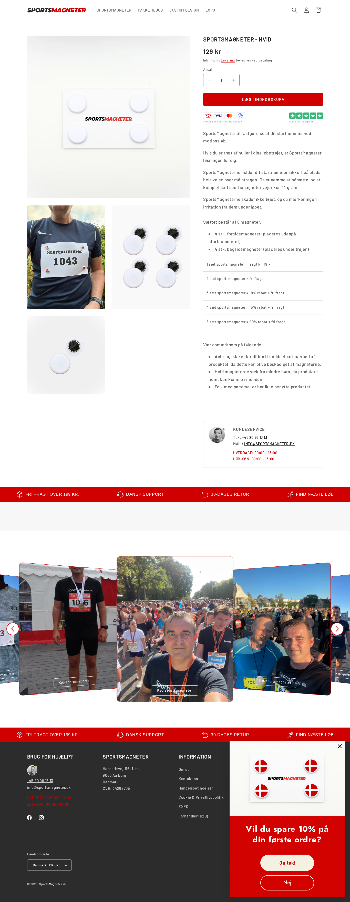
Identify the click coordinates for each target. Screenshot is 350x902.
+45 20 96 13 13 (254, 438)
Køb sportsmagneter (75, 682)
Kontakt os (188, 778)
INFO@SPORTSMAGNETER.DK (269, 444)
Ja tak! (287, 862)
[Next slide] (337, 629)
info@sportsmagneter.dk (49, 787)
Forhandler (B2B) (193, 816)
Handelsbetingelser (196, 788)
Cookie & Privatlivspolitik (201, 797)
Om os (184, 769)
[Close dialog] (340, 746)
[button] (294, 10)
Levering (228, 60)
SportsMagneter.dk (53, 884)
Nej (287, 882)
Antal (207, 69)
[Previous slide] (12, 629)
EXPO (184, 806)
